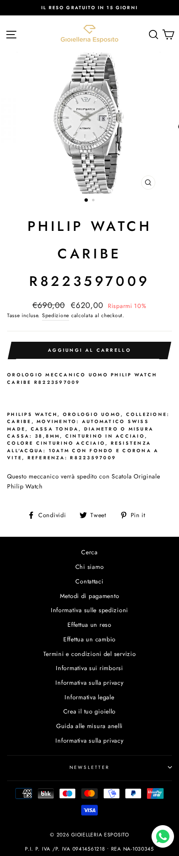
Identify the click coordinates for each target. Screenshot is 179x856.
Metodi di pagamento (89, 596)
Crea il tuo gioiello (89, 711)
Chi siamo (89, 567)
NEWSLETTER (90, 767)
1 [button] (87, 200)
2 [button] (94, 201)
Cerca (89, 552)
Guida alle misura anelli (89, 726)
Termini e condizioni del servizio (89, 654)
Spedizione (55, 315)
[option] (89, 7)
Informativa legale (89, 697)
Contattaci (89, 581)
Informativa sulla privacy (89, 682)
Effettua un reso (89, 625)
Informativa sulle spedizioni (89, 610)
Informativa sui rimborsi (89, 668)
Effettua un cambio (89, 639)
